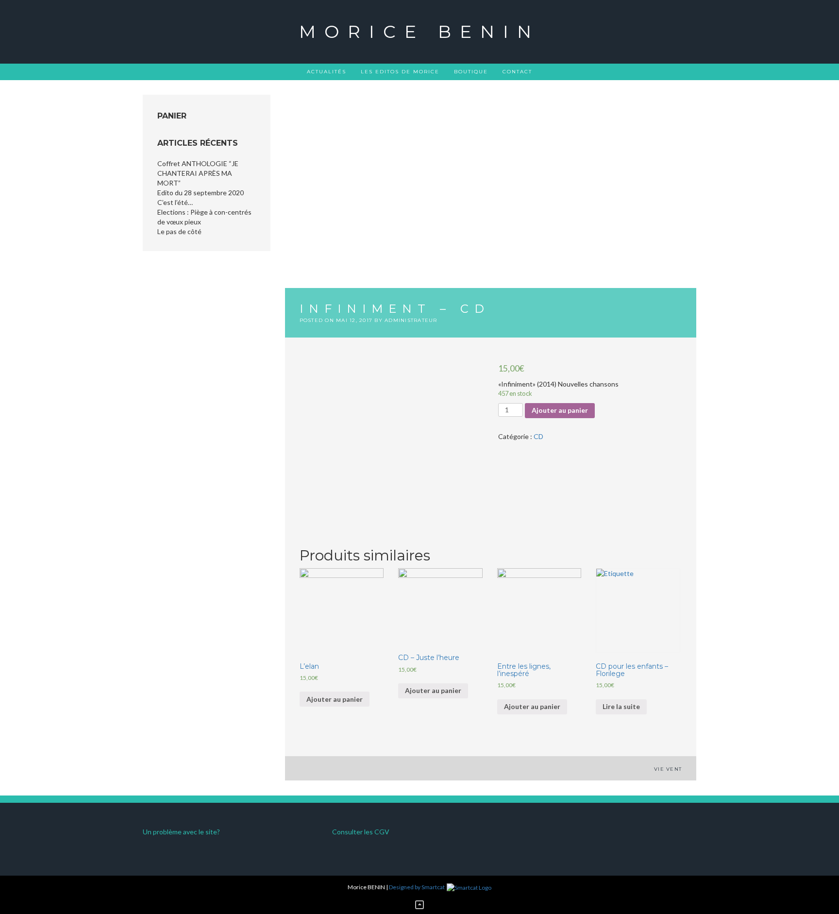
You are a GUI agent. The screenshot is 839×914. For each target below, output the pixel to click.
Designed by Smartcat (417, 887)
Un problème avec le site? (181, 832)
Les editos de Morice (400, 71)
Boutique (471, 71)
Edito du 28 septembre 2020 (200, 192)
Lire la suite (621, 706)
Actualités (326, 71)
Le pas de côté (179, 231)
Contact (517, 71)
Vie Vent (668, 769)
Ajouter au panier (560, 410)
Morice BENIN (419, 31)
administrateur (411, 320)
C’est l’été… (175, 202)
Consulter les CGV (360, 832)
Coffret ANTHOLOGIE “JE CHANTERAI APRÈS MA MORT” (197, 173)
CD (538, 436)
